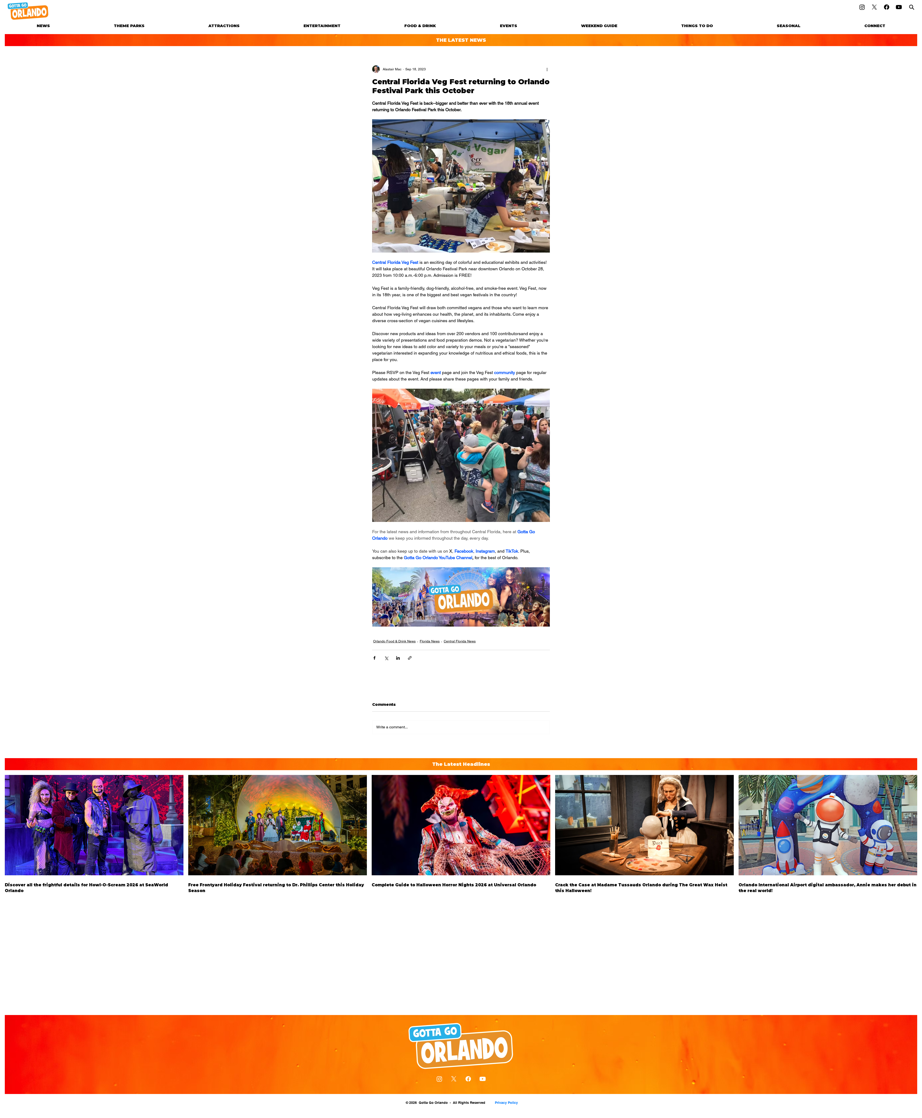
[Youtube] (898, 7)
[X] (874, 7)
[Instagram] (862, 7)
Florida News (430, 641)
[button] (129, 25)
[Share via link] (409, 658)
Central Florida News (460, 641)
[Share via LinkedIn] (398, 658)
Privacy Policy (506, 1103)
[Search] (912, 7)
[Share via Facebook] (374, 658)
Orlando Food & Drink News (394, 641)
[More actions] (547, 69)
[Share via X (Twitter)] (386, 658)
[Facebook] (886, 7)
